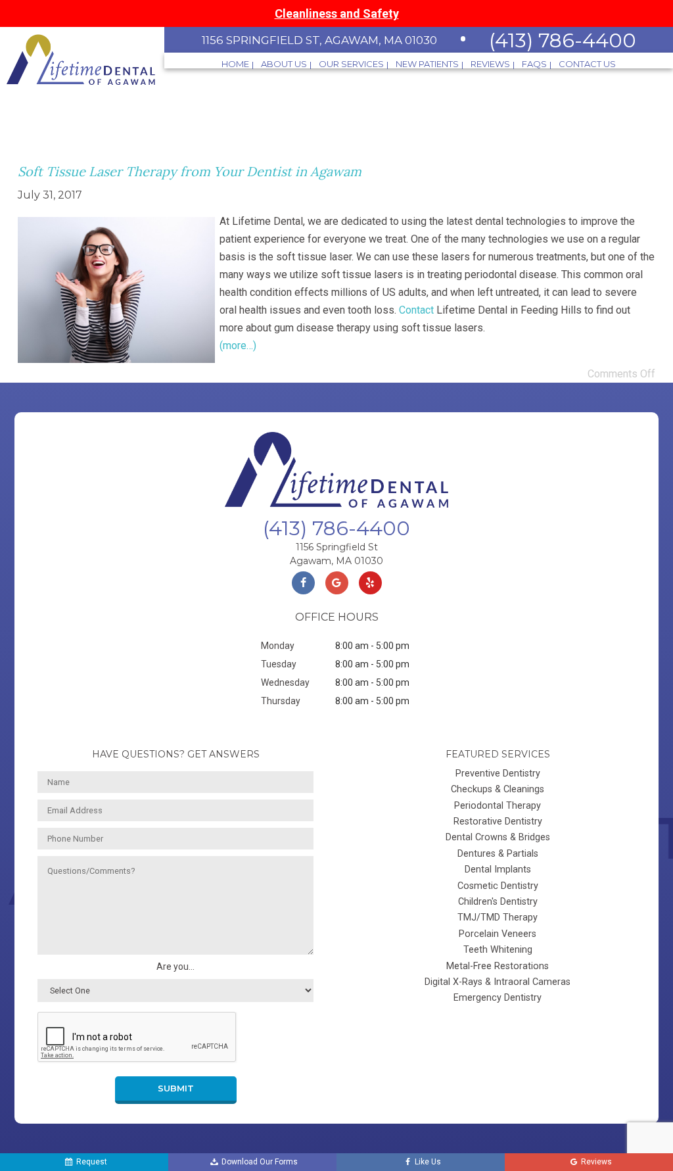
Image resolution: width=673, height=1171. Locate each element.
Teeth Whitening (497, 949)
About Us (284, 64)
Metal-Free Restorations (497, 966)
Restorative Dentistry (497, 821)
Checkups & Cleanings (497, 789)
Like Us (428, 1161)
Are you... (175, 966)
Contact (416, 310)
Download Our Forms (259, 1161)
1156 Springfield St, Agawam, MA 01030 (319, 40)
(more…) (238, 345)
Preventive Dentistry (497, 773)
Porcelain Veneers (497, 934)
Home (235, 64)
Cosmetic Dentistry (497, 886)
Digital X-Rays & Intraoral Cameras (497, 982)
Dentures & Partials (497, 853)
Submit (176, 1088)
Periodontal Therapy (497, 805)
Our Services (351, 64)
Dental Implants (498, 869)
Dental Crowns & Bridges (498, 837)
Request (91, 1161)
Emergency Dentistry (497, 997)
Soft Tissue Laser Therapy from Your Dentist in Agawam (189, 171)
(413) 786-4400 (562, 40)
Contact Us (587, 64)
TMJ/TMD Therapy (497, 917)
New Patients (427, 64)
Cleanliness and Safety (337, 13)
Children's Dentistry (498, 901)
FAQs (534, 64)
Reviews (490, 64)
